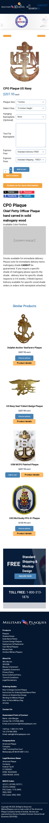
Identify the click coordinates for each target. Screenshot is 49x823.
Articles (6, 703)
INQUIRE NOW (25, 576)
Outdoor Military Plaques (12, 652)
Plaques (6, 634)
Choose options (24, 358)
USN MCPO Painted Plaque (24, 464)
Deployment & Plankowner (13, 644)
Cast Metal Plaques (10, 647)
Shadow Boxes (8, 636)
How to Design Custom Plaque (15, 690)
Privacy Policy (8, 672)
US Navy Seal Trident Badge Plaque (24, 406)
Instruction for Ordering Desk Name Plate (19, 692)
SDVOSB (6, 664)
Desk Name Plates (10, 639)
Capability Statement (11, 670)
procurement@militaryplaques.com (22, 724)
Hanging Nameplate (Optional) (8, 116)
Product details (24, 363)
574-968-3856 (18, 721)
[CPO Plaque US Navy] (24, 61)
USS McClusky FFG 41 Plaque (24, 518)
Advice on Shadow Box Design (15, 695)
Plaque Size (9, 102)
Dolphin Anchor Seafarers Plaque (24, 347)
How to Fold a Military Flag (13, 700)
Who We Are (7, 662)
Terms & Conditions (10, 678)
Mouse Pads (8, 649)
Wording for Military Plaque (13, 698)
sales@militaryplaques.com (19, 734)
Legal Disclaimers (10, 680)
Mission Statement (10, 667)
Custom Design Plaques (12, 642)
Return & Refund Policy (12, 675)
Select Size (8, 108)
